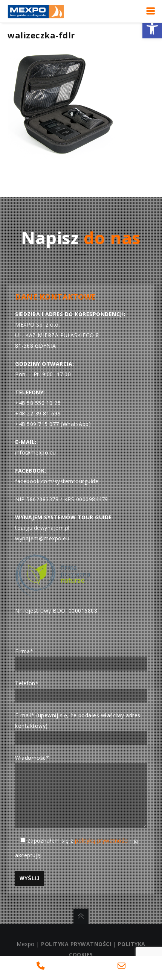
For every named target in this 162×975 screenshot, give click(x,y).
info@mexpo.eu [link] (35, 452)
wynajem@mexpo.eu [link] (42, 538)
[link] (152, 28)
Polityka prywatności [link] (76, 944)
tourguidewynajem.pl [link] (42, 527)
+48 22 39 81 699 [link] (38, 413)
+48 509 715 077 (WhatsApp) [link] (53, 423)
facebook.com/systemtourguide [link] (56, 481)
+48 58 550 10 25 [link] (38, 402)
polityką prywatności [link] (101, 840)
